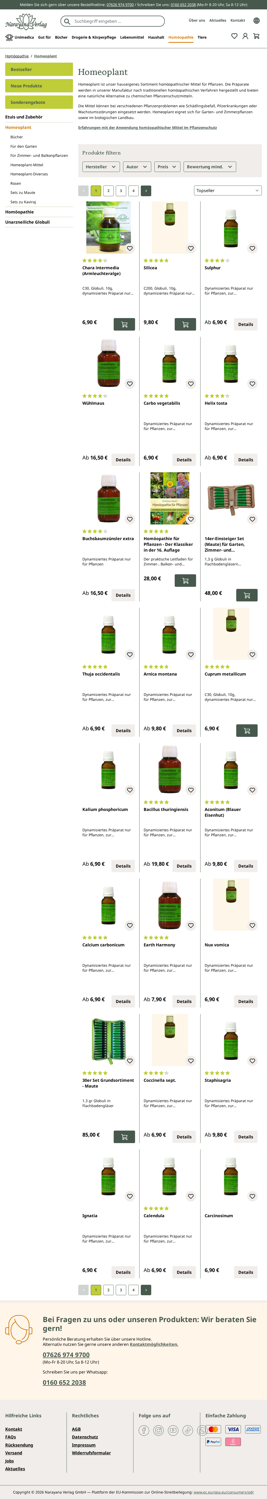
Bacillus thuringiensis (166, 809)
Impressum (84, 1445)
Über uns (197, 20)
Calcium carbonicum (103, 945)
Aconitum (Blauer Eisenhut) (223, 812)
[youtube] (173, 1430)
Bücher (16, 136)
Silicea (150, 268)
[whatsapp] (202, 1430)
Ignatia (90, 1216)
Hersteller (97, 167)
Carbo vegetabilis (162, 403)
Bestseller (21, 69)
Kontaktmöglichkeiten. (154, 1344)
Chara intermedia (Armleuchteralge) (101, 270)
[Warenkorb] (256, 36)
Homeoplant (18, 127)
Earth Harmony (159, 945)
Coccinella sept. (160, 1080)
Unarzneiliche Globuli (27, 222)
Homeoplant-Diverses (29, 173)
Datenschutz (85, 1437)
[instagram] (158, 1430)
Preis (163, 167)
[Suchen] (67, 21)
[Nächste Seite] (146, 191)
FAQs (10, 1437)
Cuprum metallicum (225, 674)
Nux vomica (217, 945)
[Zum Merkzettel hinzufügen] (130, 248)
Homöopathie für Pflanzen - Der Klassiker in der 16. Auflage (168, 544)
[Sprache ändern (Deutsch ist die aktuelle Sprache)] (256, 20)
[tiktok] (188, 1430)
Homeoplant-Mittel (26, 164)
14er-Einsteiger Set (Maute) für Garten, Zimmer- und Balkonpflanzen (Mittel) (229, 545)
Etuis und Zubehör (24, 117)
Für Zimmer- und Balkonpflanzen (39, 155)
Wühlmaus (93, 403)
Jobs (9, 1461)
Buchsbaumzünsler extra (108, 538)
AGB (76, 1429)
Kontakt (237, 20)
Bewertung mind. (205, 167)
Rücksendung (19, 1445)
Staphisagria (218, 1080)
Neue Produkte (26, 86)
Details (245, 324)
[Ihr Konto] (245, 36)
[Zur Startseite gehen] (26, 22)
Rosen (15, 183)
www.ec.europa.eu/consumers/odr (224, 1492)
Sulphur (213, 268)
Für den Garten (23, 146)
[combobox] (118, 21)
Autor (132, 167)
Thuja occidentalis (101, 674)
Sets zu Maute (22, 192)
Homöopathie (19, 212)
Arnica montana (160, 674)
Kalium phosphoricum (105, 809)
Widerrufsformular (91, 1453)
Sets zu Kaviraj (23, 201)
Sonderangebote (28, 102)
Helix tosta (216, 403)
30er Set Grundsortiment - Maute (108, 1083)
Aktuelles (217, 20)
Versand (13, 1453)
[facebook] (144, 1430)
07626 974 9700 (120, 4)
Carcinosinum (219, 1216)
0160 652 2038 (183, 4)
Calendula (154, 1216)
